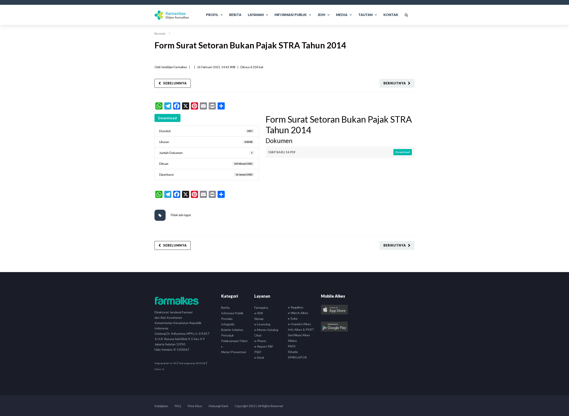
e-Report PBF (263, 346)
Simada (293, 352)
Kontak (390, 15)
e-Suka (292, 318)
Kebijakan (161, 406)
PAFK (292, 346)
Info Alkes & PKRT (301, 329)
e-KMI (258, 313)
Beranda (159, 33)
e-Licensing (262, 324)
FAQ (178, 406)
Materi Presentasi (233, 352)
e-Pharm (260, 341)
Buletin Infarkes (232, 330)
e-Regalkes (295, 307)
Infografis (228, 324)
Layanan (256, 15)
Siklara (292, 340)
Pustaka (226, 318)
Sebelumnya (175, 83)
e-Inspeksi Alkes (299, 324)
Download (167, 118)
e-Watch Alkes (298, 313)
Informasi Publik (290, 15)
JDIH (321, 15)
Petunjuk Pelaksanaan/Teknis (234, 340)
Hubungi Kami (218, 406)
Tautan (365, 15)
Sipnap (259, 318)
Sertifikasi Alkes (299, 335)
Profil (212, 15)
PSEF (257, 352)
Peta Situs (195, 406)
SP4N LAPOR (297, 357)
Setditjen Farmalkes (174, 67)
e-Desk (259, 357)
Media (341, 15)
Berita (235, 15)
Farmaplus (261, 307)
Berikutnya (394, 83)
